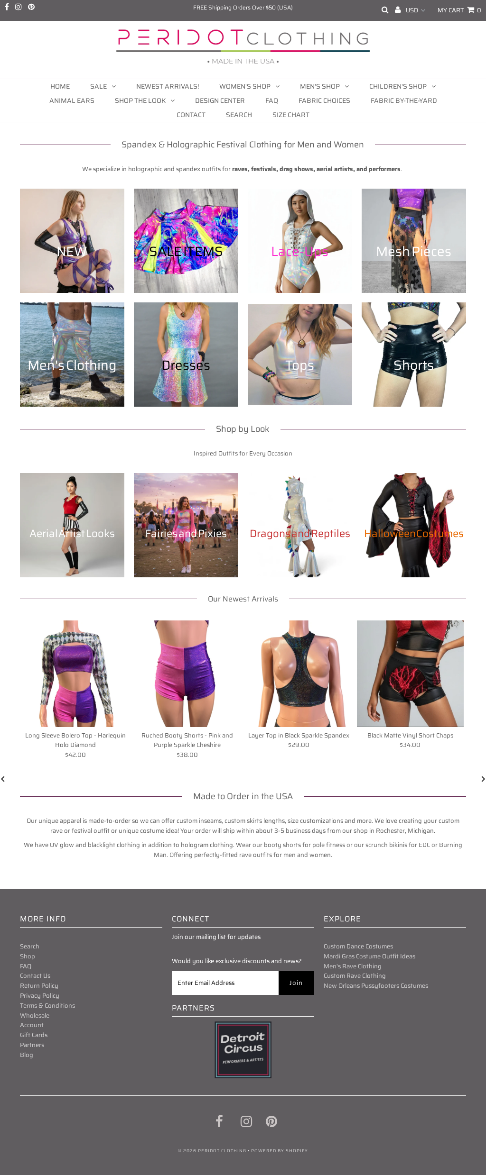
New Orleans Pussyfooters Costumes (376, 986)
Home (60, 86)
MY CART (459, 10)
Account (32, 1025)
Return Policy (39, 986)
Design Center (220, 100)
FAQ (271, 100)
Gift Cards (33, 1035)
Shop (27, 956)
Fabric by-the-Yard (404, 100)
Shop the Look (140, 100)
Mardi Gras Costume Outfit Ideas (369, 956)
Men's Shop (320, 86)
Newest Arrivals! (167, 86)
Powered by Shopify (279, 1151)
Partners (32, 1045)
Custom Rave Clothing (355, 976)
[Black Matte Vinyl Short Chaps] (410, 673)
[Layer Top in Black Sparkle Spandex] (298, 673)
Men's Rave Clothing (353, 966)
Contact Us (35, 976)
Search (239, 114)
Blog (26, 1055)
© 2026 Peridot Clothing (212, 1151)
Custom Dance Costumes (358, 946)
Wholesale (34, 1015)
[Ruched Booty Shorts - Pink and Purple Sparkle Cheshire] (187, 673)
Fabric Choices (324, 100)
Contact (191, 114)
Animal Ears (71, 100)
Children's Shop (398, 86)
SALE (98, 86)
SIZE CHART (290, 114)
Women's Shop (245, 86)
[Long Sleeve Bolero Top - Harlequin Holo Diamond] (75, 673)
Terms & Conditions (47, 1006)
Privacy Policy (39, 996)
